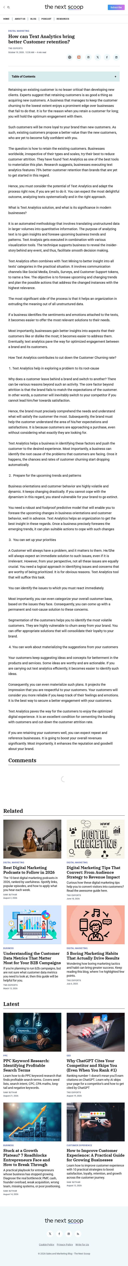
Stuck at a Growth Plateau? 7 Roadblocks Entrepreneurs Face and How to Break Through (26, 1157)
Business (8, 948)
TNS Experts (15, 48)
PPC (5, 1055)
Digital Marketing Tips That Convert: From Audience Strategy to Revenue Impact (93, 872)
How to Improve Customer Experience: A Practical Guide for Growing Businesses (95, 1155)
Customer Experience (79, 1145)
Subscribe (116, 7)
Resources (63, 19)
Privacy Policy (65, 1244)
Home (6, 19)
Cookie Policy (46, 1244)
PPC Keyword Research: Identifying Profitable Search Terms (26, 1065)
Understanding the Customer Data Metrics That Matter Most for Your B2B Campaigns (32, 958)
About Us (20, 19)
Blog (33, 19)
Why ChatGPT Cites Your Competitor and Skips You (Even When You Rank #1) (92, 1065)
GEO (69, 1055)
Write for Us (82, 1244)
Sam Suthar (10, 895)
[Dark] (4, 7)
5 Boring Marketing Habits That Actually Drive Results (93, 956)
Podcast (46, 19)
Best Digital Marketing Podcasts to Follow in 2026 (29, 870)
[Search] (8, 7)
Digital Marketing (18, 31)
